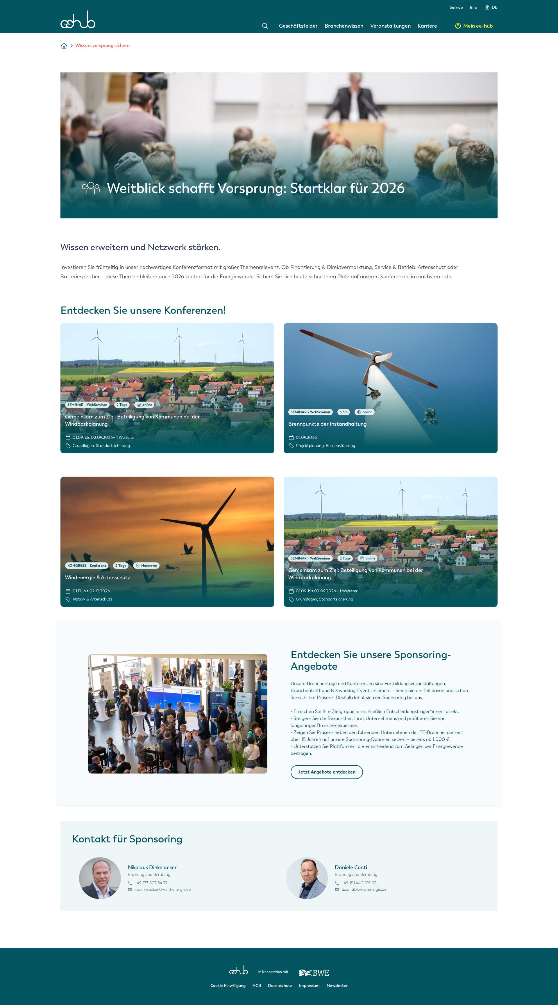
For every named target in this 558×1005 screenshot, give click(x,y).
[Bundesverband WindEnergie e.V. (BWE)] (314, 970)
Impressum (309, 985)
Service (456, 7)
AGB (257, 985)
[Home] (77, 19)
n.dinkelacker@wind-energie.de (163, 889)
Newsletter (337, 985)
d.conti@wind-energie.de (364, 889)
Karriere (427, 26)
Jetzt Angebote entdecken (326, 772)
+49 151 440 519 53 (359, 883)
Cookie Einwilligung (228, 985)
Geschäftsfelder (298, 26)
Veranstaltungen (390, 26)
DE (495, 7)
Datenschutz (280, 985)
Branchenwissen (344, 26)
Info (473, 7)
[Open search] (265, 25)
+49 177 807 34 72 (151, 883)
